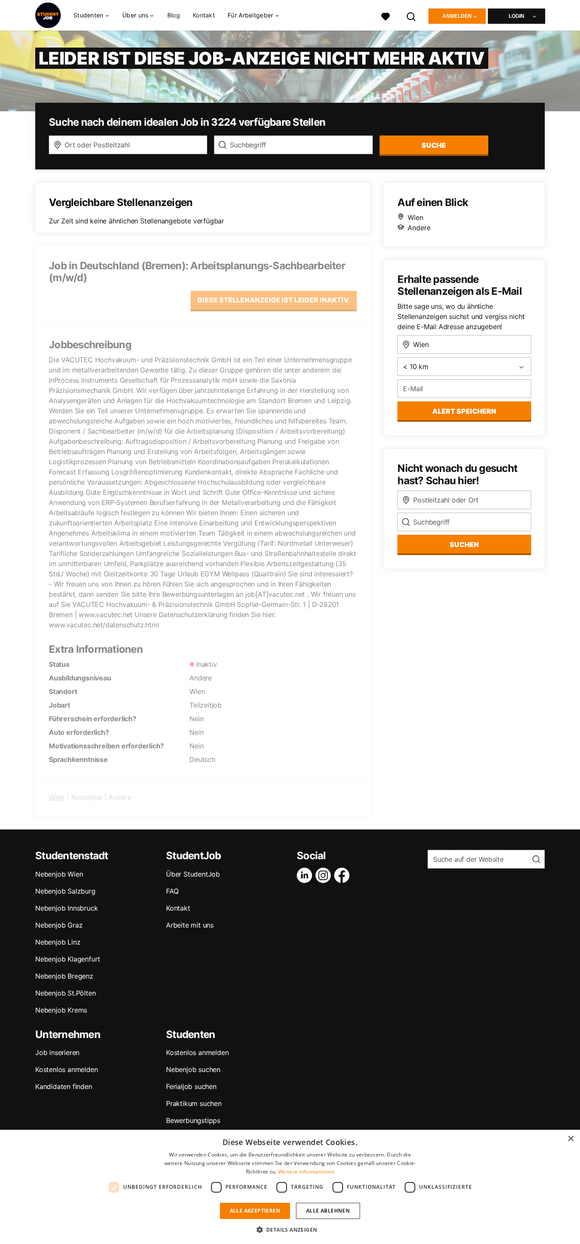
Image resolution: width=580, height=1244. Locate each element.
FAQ (172, 891)
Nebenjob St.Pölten (65, 993)
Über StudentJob (193, 874)
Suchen (464, 544)
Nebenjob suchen (193, 1069)
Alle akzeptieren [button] (255, 1210)
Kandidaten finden (63, 1086)
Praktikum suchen (194, 1103)
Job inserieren (57, 1052)
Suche (434, 145)
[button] (290, 1229)
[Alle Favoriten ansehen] (385, 15)
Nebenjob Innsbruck (66, 908)
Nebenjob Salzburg (65, 891)
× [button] (570, 1139)
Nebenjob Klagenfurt (67, 959)
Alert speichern (464, 411)
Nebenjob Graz (58, 925)
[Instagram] (324, 875)
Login (516, 16)
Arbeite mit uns (190, 925)
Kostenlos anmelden (66, 1069)
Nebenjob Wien (59, 874)
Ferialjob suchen (191, 1086)
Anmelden (457, 16)
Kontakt (204, 15)
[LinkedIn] (306, 875)
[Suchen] (411, 15)
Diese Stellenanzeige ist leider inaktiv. (273, 300)
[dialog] (290, 1187)
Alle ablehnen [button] (328, 1210)
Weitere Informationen (306, 1171)
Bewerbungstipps (193, 1120)
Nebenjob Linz (57, 942)
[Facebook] (343, 875)
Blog (173, 15)
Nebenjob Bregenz (64, 976)
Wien (56, 797)
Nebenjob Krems (61, 1010)
